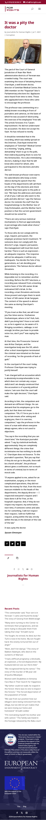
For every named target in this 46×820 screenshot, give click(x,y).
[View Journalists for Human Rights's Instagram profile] (18, 569)
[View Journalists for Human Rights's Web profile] (31, 569)
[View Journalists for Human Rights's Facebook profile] (14, 569)
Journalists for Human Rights (19, 32)
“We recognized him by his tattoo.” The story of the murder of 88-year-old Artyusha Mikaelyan (22, 671)
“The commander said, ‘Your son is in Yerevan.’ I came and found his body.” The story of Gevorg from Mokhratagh (22, 615)
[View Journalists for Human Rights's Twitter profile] (23, 569)
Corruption (10, 35)
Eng (24, 806)
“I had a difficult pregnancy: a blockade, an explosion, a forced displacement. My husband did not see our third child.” (23, 662)
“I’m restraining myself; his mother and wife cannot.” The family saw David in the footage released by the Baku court (23, 718)
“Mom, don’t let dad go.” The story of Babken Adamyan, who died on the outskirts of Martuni (21, 652)
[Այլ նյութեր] (17, 558)
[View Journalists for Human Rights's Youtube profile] (27, 569)
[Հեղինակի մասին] (9, 558)
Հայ (18, 806)
